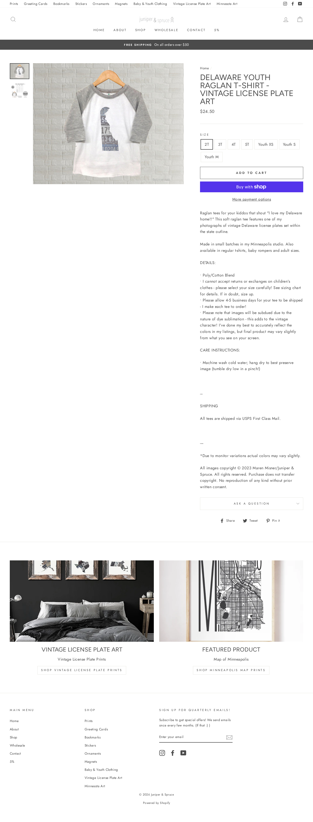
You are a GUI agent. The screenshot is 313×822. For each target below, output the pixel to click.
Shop (140, 30)
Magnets (121, 3)
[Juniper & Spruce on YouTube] (183, 753)
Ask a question (251, 503)
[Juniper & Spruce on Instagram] (162, 753)
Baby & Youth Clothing (150, 3)
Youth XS (265, 144)
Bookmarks (61, 3)
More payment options (251, 199)
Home (99, 30)
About (119, 30)
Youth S (289, 144)
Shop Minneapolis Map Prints (231, 670)
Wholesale (166, 30)
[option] (156, 45)
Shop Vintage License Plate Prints (82, 670)
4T (234, 144)
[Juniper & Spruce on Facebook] (173, 753)
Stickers (81, 3)
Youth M (212, 157)
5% (217, 30)
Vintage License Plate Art (192, 3)
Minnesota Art (227, 3)
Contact (196, 30)
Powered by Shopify (156, 803)
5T (247, 144)
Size (204, 135)
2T (207, 144)
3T (220, 144)
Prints (14, 3)
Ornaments (101, 3)
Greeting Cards (35, 3)
